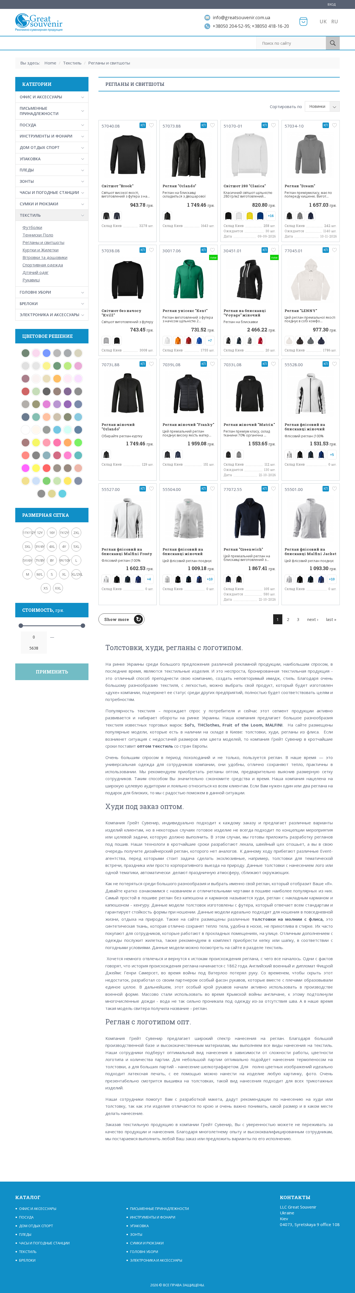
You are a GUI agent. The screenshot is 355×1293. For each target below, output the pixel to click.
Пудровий (36, 378)
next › (312, 619)
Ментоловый (36, 391)
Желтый (67, 480)
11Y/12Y (27, 532)
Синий (46, 353)
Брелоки (29, 303)
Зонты (27, 181)
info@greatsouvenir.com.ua (241, 17)
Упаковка (30, 158)
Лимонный (36, 468)
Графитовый (41, 493)
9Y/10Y (64, 560)
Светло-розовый (36, 353)
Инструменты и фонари (46, 136)
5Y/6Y (27, 560)
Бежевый (36, 429)
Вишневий (57, 455)
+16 (271, 216)
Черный (46, 391)
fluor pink (57, 442)
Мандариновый (46, 417)
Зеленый (46, 480)
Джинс (78, 480)
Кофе (57, 468)
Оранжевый (57, 378)
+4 (149, 579)
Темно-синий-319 (78, 404)
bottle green (25, 353)
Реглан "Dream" (300, 186)
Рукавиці (31, 280)
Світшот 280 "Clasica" (245, 186)
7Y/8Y (39, 560)
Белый (25, 429)
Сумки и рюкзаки (39, 203)
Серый (67, 353)
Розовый (78, 365)
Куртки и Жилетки (40, 250)
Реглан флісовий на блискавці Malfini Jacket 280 (310, 554)
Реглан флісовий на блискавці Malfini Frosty (127, 551)
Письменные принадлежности (39, 111)
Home (50, 63)
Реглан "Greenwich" (243, 549)
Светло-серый (36, 365)
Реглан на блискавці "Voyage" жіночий (245, 313)
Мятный (36, 417)
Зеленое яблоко (57, 480)
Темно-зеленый (57, 365)
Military (67, 417)
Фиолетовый (57, 404)
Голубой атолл (62, 493)
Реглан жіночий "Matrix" (249, 424)
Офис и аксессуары (41, 96)
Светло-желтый (46, 365)
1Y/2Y (64, 532)
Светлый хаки (78, 353)
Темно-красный (25, 391)
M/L (40, 574)
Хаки (36, 404)
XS (46, 588)
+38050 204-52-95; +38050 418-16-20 (251, 26)
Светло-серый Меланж (25, 365)
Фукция (46, 404)
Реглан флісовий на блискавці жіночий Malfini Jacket (183, 554)
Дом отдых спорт (40, 147)
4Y (64, 546)
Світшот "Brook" (117, 186)
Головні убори (35, 292)
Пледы (27, 170)
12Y (40, 532)
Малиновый (67, 455)
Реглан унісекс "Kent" (185, 310)
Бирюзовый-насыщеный (46, 455)
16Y (52, 532)
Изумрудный (78, 455)
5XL (76, 546)
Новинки (317, 106)
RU (334, 21)
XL (64, 574)
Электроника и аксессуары (49, 314)
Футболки (32, 227)
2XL (76, 532)
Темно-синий (25, 417)
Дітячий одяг (35, 272)
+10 (210, 579)
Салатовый (67, 365)
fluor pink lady (46, 442)
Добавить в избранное (151, 125)
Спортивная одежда (42, 265)
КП (143, 125)
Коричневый (67, 468)
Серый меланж (57, 353)
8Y (52, 560)
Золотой (25, 480)
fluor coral (25, 455)
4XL (52, 546)
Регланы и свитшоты (109, 63)
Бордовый (25, 442)
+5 (332, 455)
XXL (58, 588)
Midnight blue (78, 429)
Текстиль (72, 63)
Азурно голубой (67, 429)
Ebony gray (36, 455)
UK (323, 21)
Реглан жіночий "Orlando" (118, 426)
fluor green (78, 442)
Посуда (28, 125)
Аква (57, 429)
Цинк (25, 404)
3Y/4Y (39, 546)
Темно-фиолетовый (67, 404)
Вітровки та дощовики (44, 257)
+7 (210, 341)
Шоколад (57, 391)
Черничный (67, 391)
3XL (28, 546)
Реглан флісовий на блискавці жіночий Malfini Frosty (305, 429)
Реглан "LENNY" (301, 310)
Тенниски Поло (37, 235)
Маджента (25, 468)
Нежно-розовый (67, 378)
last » (331, 619)
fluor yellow (36, 442)
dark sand (57, 417)
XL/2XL (76, 574)
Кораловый (78, 468)
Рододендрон (25, 378)
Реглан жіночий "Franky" (188, 424)
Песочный (46, 378)
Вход (332, 4)
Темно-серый (78, 391)
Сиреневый (78, 378)
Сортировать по (286, 106)
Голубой (36, 480)
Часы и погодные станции (49, 192)
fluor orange (67, 442)
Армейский (46, 429)
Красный (46, 468)
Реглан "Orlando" (179, 186)
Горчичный (51, 493)
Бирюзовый (78, 417)
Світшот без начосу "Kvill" (121, 313)
